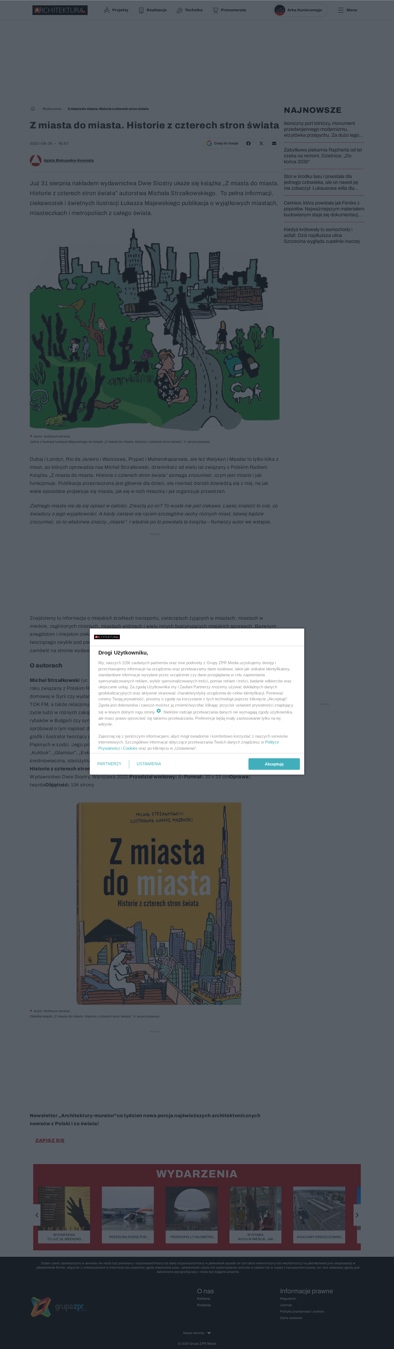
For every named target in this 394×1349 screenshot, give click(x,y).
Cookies (130, 748)
